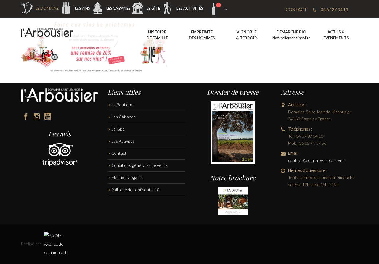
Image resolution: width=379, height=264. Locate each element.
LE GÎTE (153, 8)
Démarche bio (291, 35)
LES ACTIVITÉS (189, 8)
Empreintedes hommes (202, 35)
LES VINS (82, 8)
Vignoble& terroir (246, 35)
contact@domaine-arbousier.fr (316, 160)
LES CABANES (118, 8)
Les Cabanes (123, 116)
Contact (118, 153)
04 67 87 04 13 (334, 9)
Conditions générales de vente (139, 165)
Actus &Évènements (336, 35)
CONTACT (296, 9)
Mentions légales (127, 177)
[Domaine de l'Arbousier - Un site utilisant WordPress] (47, 33)
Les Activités (123, 141)
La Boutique (122, 104)
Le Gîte (118, 128)
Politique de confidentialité (135, 189)
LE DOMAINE (47, 8)
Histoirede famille (157, 35)
